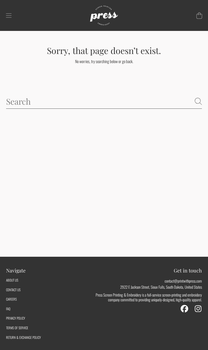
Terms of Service (17, 327)
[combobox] (104, 101)
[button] (8, 15)
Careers (11, 299)
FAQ (8, 308)
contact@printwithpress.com (183, 281)
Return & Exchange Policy (23, 337)
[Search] (198, 101)
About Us (12, 280)
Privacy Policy (15, 318)
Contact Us (13, 289)
